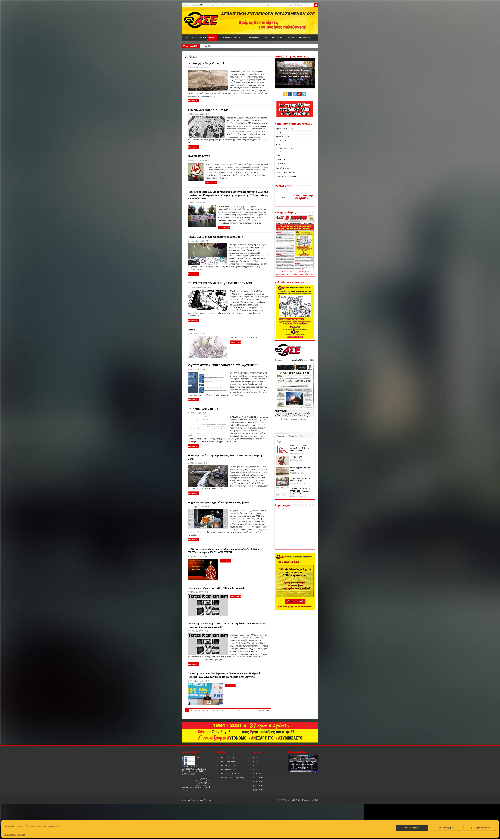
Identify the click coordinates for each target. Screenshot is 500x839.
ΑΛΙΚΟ (281, 163)
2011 (255, 769)
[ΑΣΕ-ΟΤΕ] (250, 20)
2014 (255, 757)
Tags (279, 441)
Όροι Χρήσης (21, 835)
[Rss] (290, 5)
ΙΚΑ (280, 151)
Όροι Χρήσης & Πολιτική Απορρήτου (198, 800)
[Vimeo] (300, 5)
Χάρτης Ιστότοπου (213, 5)
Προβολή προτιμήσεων (480, 828)
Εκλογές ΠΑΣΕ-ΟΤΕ (226, 761)
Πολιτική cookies (10, 835)
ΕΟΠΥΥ (281, 159)
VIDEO (279, 37)
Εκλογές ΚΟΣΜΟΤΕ (226, 769)
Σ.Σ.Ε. (278, 144)
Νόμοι (278, 132)
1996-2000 (258, 781)
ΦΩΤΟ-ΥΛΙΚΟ (269, 37)
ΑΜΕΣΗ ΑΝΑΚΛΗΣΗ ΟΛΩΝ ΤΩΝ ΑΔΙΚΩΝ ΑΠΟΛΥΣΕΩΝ (300, 490)
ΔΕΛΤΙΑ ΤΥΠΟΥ (240, 37)
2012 (255, 765)
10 (212, 710)
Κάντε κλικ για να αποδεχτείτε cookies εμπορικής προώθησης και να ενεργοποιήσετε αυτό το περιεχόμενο (294, 73)
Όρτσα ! (192, 329)
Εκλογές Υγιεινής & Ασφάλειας (230, 777)
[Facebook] (292, 5)
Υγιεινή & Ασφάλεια (284, 168)
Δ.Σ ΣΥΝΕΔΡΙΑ (224, 37)
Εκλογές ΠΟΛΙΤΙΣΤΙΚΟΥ (228, 773)
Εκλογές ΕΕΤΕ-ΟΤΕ (226, 765)
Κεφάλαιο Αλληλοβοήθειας (287, 176)
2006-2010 (258, 773)
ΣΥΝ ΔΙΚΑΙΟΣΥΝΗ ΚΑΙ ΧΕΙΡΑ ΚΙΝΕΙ (209, 109)
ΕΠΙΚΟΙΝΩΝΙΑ (304, 37)
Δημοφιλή (293, 436)
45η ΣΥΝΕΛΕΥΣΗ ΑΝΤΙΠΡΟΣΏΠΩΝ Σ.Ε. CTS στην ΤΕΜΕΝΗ (223, 365)
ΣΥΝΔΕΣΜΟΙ (290, 37)
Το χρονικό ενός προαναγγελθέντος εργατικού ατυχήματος (218, 502)
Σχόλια (303, 436)
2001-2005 (258, 777)
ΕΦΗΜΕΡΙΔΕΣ (254, 37)
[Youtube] (298, 5)
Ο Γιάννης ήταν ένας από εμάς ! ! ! (215, 46)
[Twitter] (295, 5)
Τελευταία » (237, 710)
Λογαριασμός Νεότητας (286, 172)
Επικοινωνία (245, 5)
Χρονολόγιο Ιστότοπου (230, 5)
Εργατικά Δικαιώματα (285, 128)
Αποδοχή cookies (412, 828)
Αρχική (186, 37)
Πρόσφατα (281, 436)
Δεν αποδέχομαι (446, 828)
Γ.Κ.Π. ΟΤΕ (281, 140)
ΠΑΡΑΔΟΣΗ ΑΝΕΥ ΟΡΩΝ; (203, 408)
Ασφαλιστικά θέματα (284, 148)
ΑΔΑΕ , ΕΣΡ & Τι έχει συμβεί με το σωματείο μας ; (215, 236)
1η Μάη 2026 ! (296, 457)
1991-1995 (258, 786)
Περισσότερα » (193, 100)
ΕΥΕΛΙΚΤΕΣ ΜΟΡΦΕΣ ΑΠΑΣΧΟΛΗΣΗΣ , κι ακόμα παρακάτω (300, 448)
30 (223, 710)
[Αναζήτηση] (316, 5)
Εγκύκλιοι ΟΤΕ (282, 136)
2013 (255, 761)
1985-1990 (258, 790)
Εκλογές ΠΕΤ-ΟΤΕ (225, 757)
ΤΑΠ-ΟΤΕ (282, 155)
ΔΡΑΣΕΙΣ (211, 37)
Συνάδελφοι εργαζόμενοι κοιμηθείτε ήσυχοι (300, 479)
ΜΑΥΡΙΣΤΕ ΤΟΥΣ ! (199, 156)
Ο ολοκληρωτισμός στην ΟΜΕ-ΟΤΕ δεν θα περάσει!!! (216, 587)
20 (218, 710)
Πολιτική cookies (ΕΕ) (260, 5)
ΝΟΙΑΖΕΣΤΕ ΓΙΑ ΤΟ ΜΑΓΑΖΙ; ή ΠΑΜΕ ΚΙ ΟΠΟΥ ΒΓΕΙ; (220, 283)
